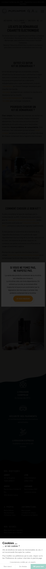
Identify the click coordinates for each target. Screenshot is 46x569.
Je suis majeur (23, 299)
